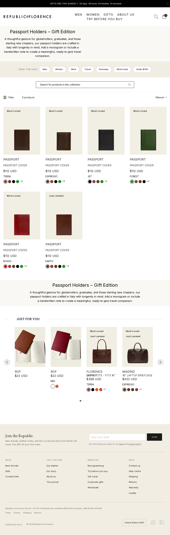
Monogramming (96, 465)
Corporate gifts (95, 482)
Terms (8, 513)
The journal (52, 482)
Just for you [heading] (28, 319)
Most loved (122, 69)
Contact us (134, 465)
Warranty (133, 487)
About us (51, 476)
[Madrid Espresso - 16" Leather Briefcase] (137, 347)
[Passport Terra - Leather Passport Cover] (21, 131)
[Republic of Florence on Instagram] (153, 522)
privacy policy (134, 444)
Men (45, 69)
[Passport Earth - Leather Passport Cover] (63, 216)
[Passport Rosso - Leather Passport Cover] (21, 216)
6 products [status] (28, 97)
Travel (88, 69)
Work (73, 69)
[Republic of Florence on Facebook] (162, 522)
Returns (133, 482)
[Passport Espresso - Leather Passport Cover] (63, 131)
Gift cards (93, 476)
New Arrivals (11, 465)
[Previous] (7, 362)
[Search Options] (130, 84)
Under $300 (142, 69)
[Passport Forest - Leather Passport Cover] (148, 131)
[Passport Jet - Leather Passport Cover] (106, 131)
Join (154, 437)
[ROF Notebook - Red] (66, 347)
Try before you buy (98, 471)
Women (59, 69)
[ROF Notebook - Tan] (30, 347)
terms (121, 444)
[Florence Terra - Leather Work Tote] (101, 347)
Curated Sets (12, 476)
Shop (8, 460)
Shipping (133, 476)
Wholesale (93, 487)
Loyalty (132, 493)
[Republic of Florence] (27, 16)
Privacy (17, 513)
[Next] (160, 362)
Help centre (135, 471)
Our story (51, 471)
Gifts (7, 471)
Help (131, 460)
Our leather (52, 465)
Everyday (103, 69)
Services (93, 460)
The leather (54, 460)
